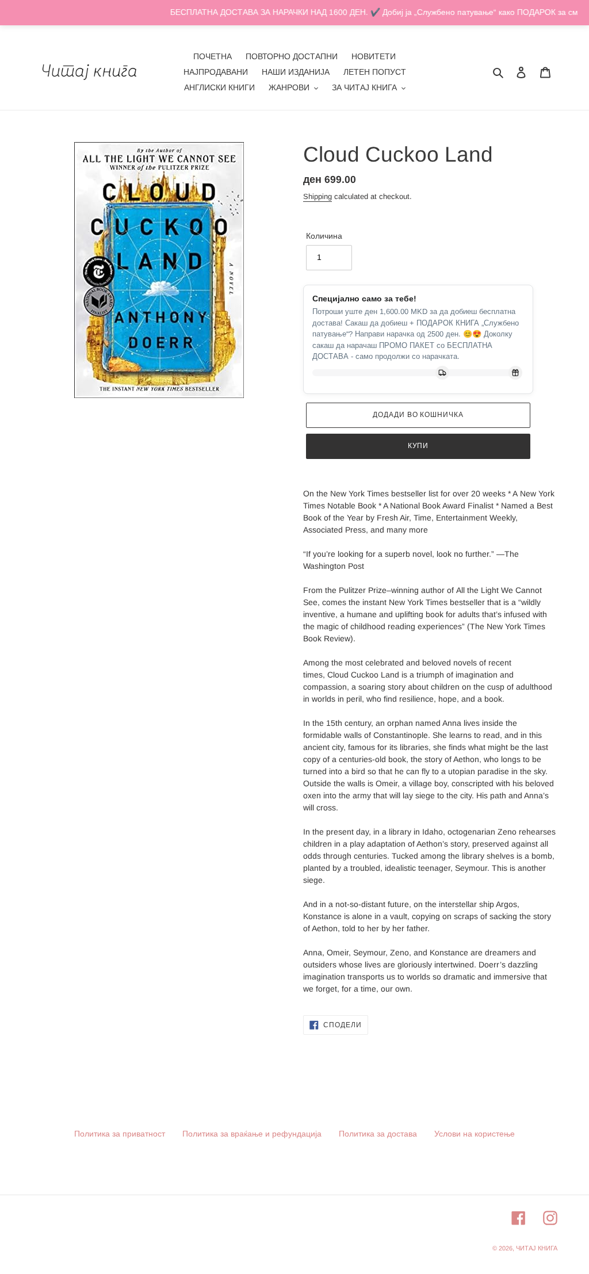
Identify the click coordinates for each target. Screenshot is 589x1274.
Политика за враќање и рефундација (252, 1133)
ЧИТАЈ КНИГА (536, 1248)
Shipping (317, 196)
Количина (324, 235)
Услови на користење (474, 1133)
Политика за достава (378, 1133)
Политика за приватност (119, 1133)
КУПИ (418, 446)
